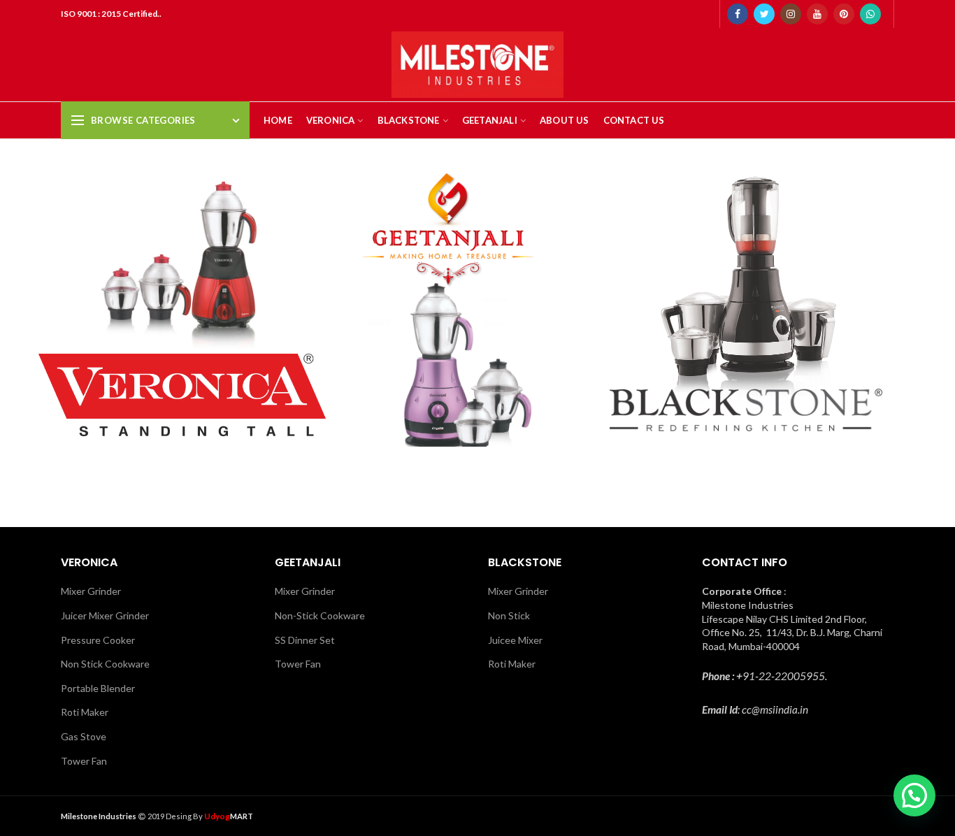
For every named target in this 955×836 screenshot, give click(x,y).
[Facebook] (737, 13)
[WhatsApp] (870, 13)
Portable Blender (98, 688)
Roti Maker (84, 712)
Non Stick (509, 615)
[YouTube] (817, 13)
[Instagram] (790, 13)
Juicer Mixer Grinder (105, 615)
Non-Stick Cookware (320, 615)
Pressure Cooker (98, 640)
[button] (914, 795)
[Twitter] (764, 13)
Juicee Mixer (515, 640)
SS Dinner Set (305, 640)
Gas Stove (83, 736)
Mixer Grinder (91, 591)
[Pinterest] (843, 13)
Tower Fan (84, 761)
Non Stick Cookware (105, 664)
